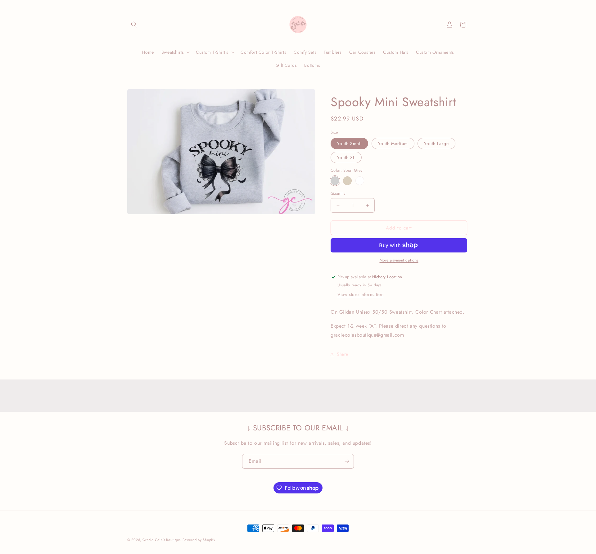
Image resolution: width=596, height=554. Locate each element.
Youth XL (346, 157)
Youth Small (349, 143)
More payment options (399, 260)
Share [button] (342, 354)
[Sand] (347, 180)
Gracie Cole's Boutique (161, 539)
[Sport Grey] (335, 180)
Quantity (338, 193)
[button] (134, 24)
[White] (359, 180)
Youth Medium (393, 143)
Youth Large (436, 143)
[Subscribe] (347, 461)
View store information (360, 294)
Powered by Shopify (199, 539)
